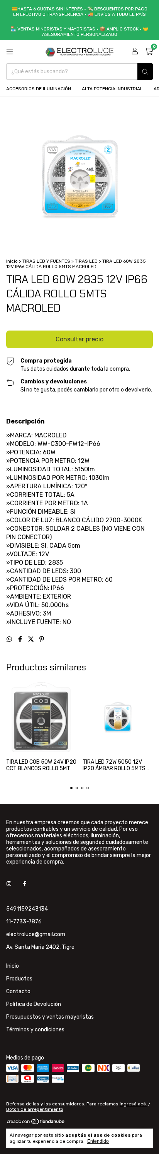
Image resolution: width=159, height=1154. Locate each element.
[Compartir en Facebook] (21, 639)
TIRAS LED (86, 261)
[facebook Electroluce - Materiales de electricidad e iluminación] (24, 884)
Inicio (12, 261)
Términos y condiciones (35, 1029)
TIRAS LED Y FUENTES (46, 261)
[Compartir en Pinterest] (42, 639)
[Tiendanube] (36, 1123)
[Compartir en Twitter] (32, 639)
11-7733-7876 (24, 921)
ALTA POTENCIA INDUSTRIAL (112, 88)
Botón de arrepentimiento (34, 1109)
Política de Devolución (33, 1004)
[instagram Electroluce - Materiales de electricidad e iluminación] (9, 884)
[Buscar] (145, 71)
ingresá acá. (133, 1104)
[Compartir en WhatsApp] (10, 639)
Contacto (18, 991)
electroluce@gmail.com (35, 934)
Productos (19, 978)
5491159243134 (27, 909)
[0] (149, 51)
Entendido (98, 1141)
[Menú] (9, 51)
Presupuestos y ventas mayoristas (50, 1017)
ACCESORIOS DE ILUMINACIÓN (38, 88)
